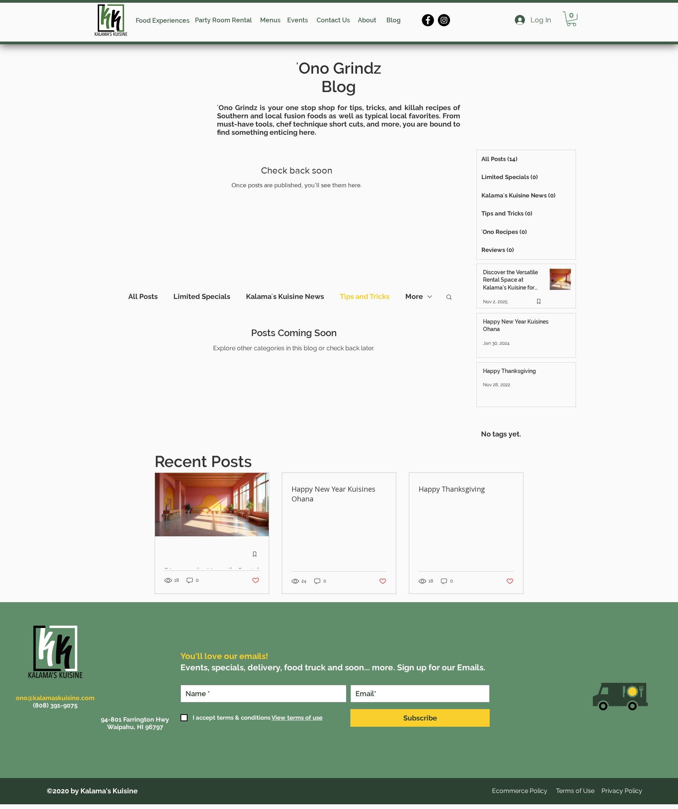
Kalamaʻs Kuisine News (285, 296)
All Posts (143, 296)
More (414, 296)
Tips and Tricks (365, 296)
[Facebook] (428, 20)
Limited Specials (201, 296)
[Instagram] (444, 20)
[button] (571, 18)
